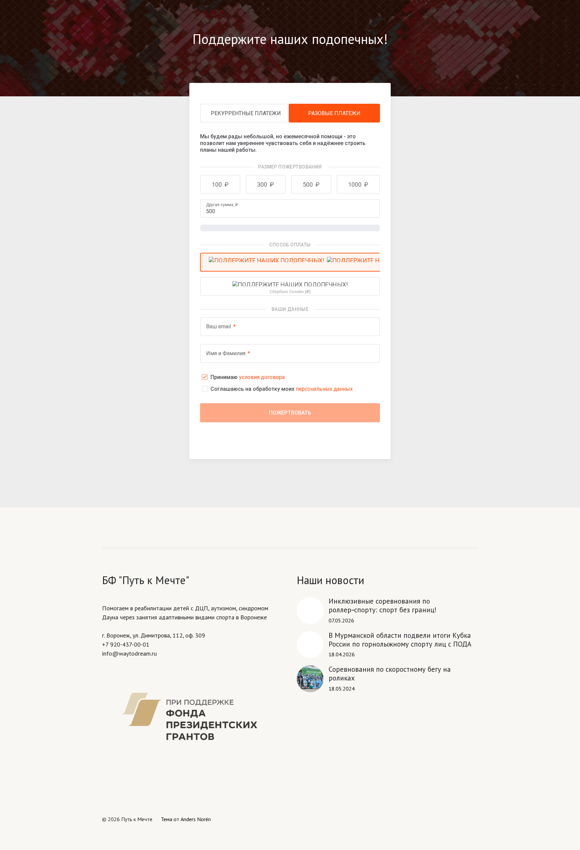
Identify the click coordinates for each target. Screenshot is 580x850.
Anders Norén (196, 819)
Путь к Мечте (136, 819)
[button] (220, 184)
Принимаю (247, 377)
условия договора (262, 377)
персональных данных (324, 389)
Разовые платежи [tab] (334, 113)
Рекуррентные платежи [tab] (246, 113)
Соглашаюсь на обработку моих (281, 389)
